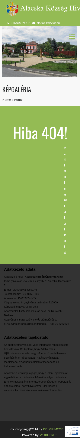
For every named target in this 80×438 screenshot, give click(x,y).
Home (6, 100)
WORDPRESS (49, 435)
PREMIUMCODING (56, 429)
